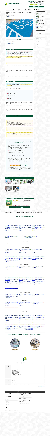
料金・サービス (24, 9)
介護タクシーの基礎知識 (8, 393)
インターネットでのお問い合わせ (36, 6)
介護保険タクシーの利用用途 (11, 43)
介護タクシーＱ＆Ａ (8, 404)
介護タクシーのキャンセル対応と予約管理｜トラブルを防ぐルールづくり (41, 14)
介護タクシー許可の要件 (8, 396)
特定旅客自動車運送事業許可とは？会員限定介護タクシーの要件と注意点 (23, 184)
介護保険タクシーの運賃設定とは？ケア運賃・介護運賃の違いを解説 (8, 191)
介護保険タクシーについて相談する (15, 165)
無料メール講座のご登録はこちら (19, 207)
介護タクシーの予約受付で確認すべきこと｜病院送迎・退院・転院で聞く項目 (41, 17)
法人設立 (37, 44)
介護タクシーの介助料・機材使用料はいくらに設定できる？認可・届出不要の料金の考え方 (41, 21)
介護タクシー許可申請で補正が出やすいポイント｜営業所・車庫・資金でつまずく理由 (41, 24)
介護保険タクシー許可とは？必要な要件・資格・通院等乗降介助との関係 (16, 184)
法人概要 (34, 9)
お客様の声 (29, 9)
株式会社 (7, 407)
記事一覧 (14, 9)
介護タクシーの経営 (38, 38)
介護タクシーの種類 (38, 33)
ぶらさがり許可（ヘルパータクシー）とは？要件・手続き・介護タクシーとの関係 (30, 184)
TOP (11, 9)
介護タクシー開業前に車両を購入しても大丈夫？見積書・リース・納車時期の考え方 (41, 27)
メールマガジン (19, 9)
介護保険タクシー (8, 16)
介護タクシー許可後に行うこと (39, 36)
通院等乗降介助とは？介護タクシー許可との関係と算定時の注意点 (8, 184)
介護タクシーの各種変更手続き (9, 401)
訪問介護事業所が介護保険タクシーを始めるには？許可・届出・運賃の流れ (16, 191)
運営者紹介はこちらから (42, 386)
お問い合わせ (37, 9)
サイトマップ (43, 396)
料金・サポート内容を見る (25, 165)
